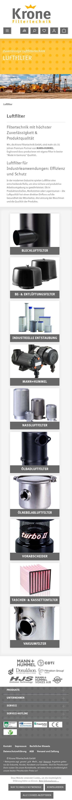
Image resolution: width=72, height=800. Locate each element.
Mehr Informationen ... (49, 781)
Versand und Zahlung (48, 751)
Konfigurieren (55, 787)
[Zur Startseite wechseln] (34, 14)
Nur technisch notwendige (26, 787)
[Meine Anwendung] (24, 30)
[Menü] (7, 30)
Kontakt (7, 746)
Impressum (20, 746)
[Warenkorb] (64, 30)
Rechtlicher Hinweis (40, 746)
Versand (47, 762)
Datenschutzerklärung (14, 751)
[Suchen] (34, 30)
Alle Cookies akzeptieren (37, 795)
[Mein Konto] (54, 30)
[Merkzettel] (44, 30)
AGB (31, 751)
